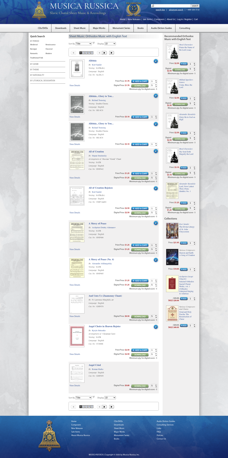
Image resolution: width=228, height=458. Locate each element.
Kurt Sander (97, 64)
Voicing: (92, 68)
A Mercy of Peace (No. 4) (101, 259)
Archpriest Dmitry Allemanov (104, 227)
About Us (171, 19)
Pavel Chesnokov (186, 44)
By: (90, 64)
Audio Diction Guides (161, 28)
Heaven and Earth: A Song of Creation (187, 254)
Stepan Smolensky (99, 155)
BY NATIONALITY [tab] (37, 75)
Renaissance (51, 45)
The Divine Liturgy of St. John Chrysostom (186, 229)
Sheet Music (80, 28)
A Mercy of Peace (97, 223)
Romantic (34, 54)
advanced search (176, 10)
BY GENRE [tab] (34, 64)
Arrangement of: (95, 159)
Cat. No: (92, 74)
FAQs (159, 432)
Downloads (60, 28)
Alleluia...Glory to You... (101, 96)
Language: (93, 71)
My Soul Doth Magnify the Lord (186, 152)
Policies (160, 435)
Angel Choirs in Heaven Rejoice (105, 326)
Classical (49, 49)
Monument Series (121, 28)
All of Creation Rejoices (101, 187)
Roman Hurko (97, 369)
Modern (49, 54)
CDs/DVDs (43, 28)
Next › (104, 53)
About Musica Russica (80, 435)
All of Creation (96, 151)
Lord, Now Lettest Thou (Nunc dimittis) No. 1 (186, 188)
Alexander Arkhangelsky (102, 263)
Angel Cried (95, 365)
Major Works (99, 28)
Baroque (33, 49)
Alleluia (92, 60)
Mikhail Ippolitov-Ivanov (186, 80)
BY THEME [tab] (34, 70)
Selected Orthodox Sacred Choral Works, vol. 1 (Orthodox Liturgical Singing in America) (186, 287)
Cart (196, 19)
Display (100, 44)
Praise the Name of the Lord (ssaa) (186, 48)
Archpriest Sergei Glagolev (186, 277)
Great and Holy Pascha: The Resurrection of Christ (185, 315)
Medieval (34, 45)
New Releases (134, 19)
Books (141, 28)
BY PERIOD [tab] (34, 41)
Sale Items (147, 19)
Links (159, 428)
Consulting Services (165, 425)
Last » (112, 53)
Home (122, 19)
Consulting (184, 28)
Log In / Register (184, 19)
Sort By (72, 44)
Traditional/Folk (36, 58)
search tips (160, 10)
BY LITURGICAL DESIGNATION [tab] (42, 81)
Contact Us (161, 439)
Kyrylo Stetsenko (99, 330)
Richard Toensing (99, 100)
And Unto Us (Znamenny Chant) (105, 295)
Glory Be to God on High (187, 118)
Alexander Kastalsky (187, 114)
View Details (75, 86)
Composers (159, 19)
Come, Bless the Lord (185, 86)
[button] (156, 80)
